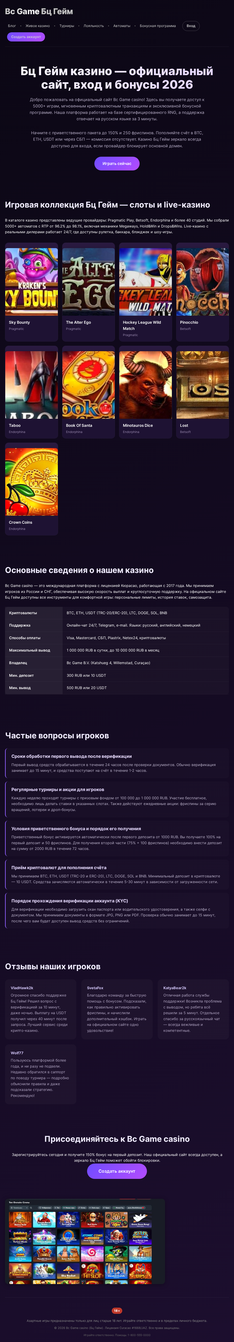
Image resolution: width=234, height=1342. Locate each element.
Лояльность (94, 26)
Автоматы (121, 26)
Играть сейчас (117, 163)
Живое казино (38, 26)
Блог (12, 26)
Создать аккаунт (26, 37)
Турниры (66, 26)
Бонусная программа (158, 26)
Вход (191, 26)
